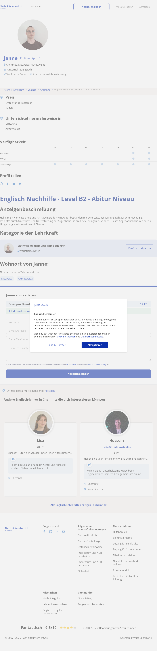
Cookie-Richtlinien (66, 336)
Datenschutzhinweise (92, 336)
